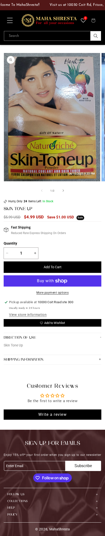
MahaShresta (59, 529)
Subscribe (83, 466)
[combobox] (52, 36)
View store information (28, 315)
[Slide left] (41, 190)
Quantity (10, 243)
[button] (9, 20)
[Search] (95, 36)
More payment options (52, 292)
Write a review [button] (52, 414)
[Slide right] (63, 190)
